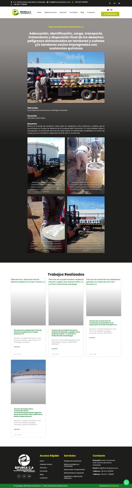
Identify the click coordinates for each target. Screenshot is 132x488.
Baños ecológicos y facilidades (71, 465)
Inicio (39, 12)
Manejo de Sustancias (72, 461)
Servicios (63, 12)
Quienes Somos (50, 12)
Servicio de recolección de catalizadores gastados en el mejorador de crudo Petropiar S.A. (103, 323)
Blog (82, 12)
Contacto (91, 12)
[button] (126, 482)
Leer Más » (17, 347)
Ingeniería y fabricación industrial (73, 477)
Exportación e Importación (74, 469)
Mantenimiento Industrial (74, 473)
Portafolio (74, 12)
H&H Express (114, 486)
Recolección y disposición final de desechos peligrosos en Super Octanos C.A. (28, 332)
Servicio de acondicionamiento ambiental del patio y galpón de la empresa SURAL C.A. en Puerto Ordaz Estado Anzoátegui (66, 333)
